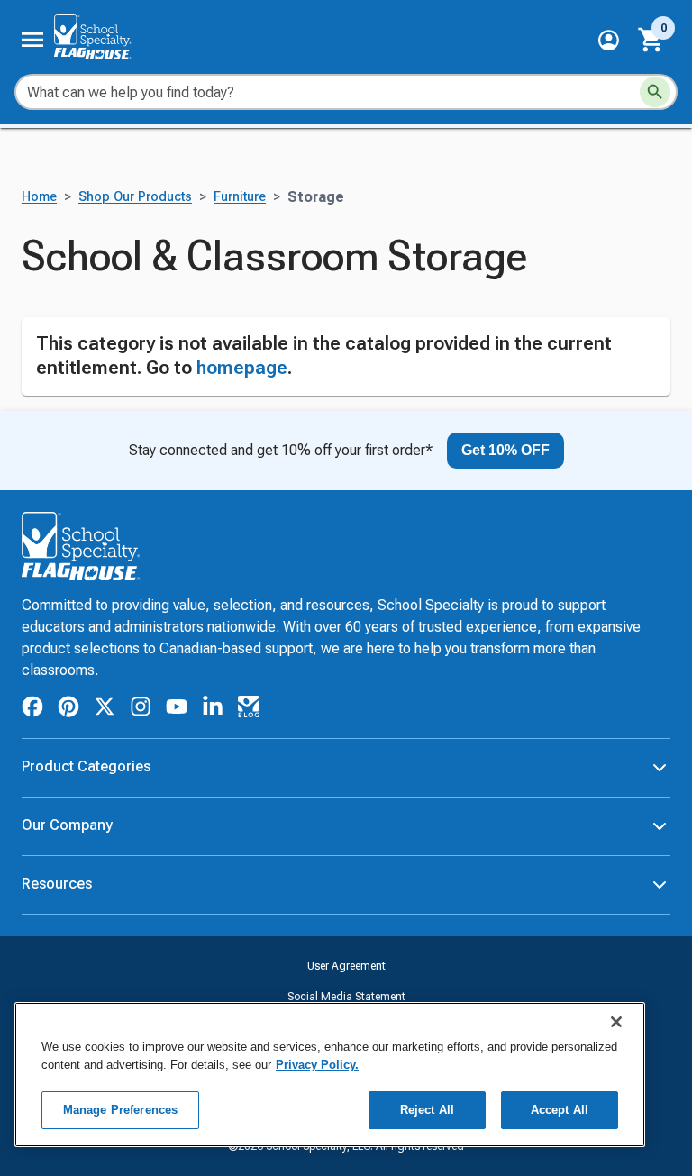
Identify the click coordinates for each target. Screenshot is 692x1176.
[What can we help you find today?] (655, 92)
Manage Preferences (120, 1110)
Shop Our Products (135, 290)
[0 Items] (651, 39)
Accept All (559, 1110)
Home (39, 290)
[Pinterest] (68, 802)
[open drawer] (32, 39)
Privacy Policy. (317, 1064)
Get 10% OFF (505, 543)
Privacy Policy (346, 1150)
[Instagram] (140, 802)
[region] (329, 1074)
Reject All (427, 1110)
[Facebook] (32, 802)
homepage (241, 461)
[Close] (616, 1022)
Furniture (240, 290)
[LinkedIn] (212, 802)
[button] (608, 40)
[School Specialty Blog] (249, 802)
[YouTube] (176, 803)
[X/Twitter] (104, 802)
